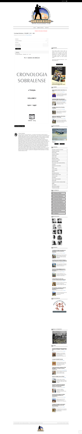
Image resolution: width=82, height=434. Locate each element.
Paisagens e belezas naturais (56, 174)
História (53, 167)
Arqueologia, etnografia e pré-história (57, 149)
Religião (53, 183)
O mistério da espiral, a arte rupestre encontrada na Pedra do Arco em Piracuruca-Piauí (58, 405)
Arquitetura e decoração (55, 151)
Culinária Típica (54, 155)
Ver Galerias (62, 143)
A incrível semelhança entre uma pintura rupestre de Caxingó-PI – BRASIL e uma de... (59, 349)
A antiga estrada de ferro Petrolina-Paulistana (58, 108)
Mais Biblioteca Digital (19, 126)
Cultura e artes (54, 156)
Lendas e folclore (54, 168)
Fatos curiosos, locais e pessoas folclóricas (58, 162)
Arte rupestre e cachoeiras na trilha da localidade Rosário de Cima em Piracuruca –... (59, 288)
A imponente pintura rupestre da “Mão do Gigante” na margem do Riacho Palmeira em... (59, 368)
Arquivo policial (54, 152)
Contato (47, 27)
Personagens (54, 177)
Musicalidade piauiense (55, 173)
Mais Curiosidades (59, 64)
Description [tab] (17, 52)
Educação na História (55, 158)
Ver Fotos (56, 143)
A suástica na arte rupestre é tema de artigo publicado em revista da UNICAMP (59, 260)
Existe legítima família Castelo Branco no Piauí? (59, 90)
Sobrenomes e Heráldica (55, 186)
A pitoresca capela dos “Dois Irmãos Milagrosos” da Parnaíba (58, 117)
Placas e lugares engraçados (56, 178)
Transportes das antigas (55, 187)
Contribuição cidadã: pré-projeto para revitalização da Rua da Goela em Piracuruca (59, 251)
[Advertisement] (59, 39)
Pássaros (54, 141)
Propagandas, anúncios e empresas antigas (58, 181)
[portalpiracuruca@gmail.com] (66, 1)
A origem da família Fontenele (57, 359)
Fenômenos (54, 164)
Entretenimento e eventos (56, 159)
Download (18, 48)
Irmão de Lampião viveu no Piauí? (58, 376)
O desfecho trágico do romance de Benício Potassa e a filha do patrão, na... (59, 99)
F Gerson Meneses (29, 35)
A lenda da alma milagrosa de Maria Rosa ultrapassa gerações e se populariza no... (58, 395)
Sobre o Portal (40, 27)
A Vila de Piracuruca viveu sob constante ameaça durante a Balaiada (59, 279)
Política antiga (54, 180)
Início (34, 27)
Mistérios (53, 171)
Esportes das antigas (55, 161)
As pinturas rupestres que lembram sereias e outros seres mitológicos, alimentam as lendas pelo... (58, 385)
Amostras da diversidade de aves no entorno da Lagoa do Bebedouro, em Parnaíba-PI (58, 269)
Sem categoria (54, 184)
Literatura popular (54, 170)
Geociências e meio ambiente (56, 165)
